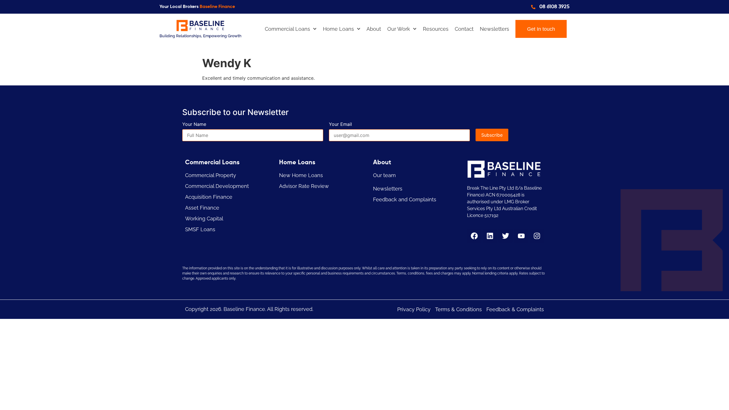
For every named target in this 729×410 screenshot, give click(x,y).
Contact (464, 29)
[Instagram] (537, 236)
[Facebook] (474, 236)
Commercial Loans (287, 29)
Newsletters (494, 29)
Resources (436, 29)
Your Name (194, 124)
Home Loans (338, 29)
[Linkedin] (490, 236)
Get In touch (541, 29)
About (373, 29)
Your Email (340, 124)
